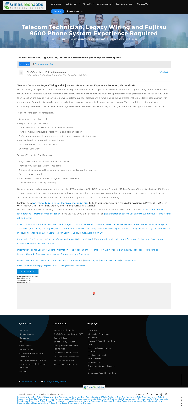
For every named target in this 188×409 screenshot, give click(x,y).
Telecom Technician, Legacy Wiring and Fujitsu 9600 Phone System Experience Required (54, 265)
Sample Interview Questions (75, 254)
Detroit (123, 224)
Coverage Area (104, 4)
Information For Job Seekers (31, 250)
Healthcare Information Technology (131, 239)
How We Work (86, 239)
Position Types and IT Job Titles (32, 360)
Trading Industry (103, 239)
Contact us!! (95, 401)
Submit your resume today (65, 364)
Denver (115, 224)
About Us (87, 4)
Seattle (52, 233)
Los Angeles (48, 228)
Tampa (82, 233)
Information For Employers (30, 239)
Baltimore (38, 224)
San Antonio (159, 228)
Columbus (99, 224)
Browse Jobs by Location (64, 342)
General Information (56, 239)
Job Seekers (72, 4)
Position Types (91, 260)
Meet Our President (73, 260)
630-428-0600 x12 (29, 381)
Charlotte (56, 224)
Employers (56, 4)
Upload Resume (75, 11)
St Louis (74, 233)
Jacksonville (23, 228)
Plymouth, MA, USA (44, 64)
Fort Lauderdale (136, 224)
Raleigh (134, 228)
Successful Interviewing (47, 254)
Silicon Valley (63, 233)
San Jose (43, 233)
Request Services (45, 243)
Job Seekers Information (64, 330)
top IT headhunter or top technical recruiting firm (60, 203)
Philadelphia (114, 228)
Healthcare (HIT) (152, 250)
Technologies (106, 260)
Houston (149, 224)
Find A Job (75, 250)
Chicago (66, 224)
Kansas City (36, 228)
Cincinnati (77, 224)
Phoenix (125, 228)
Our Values (56, 260)
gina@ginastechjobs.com (116, 213)
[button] (94, 294)
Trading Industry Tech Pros (128, 250)
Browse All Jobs (26, 349)
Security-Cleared (25, 254)
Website (165, 72)
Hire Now (57, 11)
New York (102, 228)
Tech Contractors (124, 4)
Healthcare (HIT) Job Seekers (66, 353)
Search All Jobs (60, 338)
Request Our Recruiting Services (102, 373)
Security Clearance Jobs (64, 360)
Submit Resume (90, 250)
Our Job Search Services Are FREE (68, 334)
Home (53, 39)
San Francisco (31, 233)
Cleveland (88, 224)
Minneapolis (69, 228)
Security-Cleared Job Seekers (66, 356)
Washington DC (95, 233)
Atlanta (21, 224)
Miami (58, 228)
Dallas (108, 224)
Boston (47, 224)
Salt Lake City (145, 228)
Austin (29, 224)
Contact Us (142, 4)
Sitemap (23, 371)
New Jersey (91, 228)
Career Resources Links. (72, 403)
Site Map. (87, 403)
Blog (117, 260)
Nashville (80, 228)
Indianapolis (161, 224)
